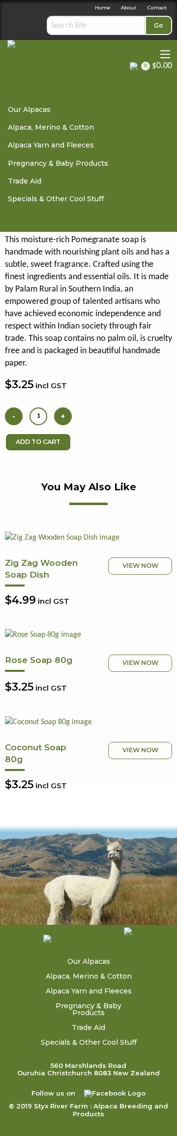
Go (158, 25)
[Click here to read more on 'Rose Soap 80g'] (88, 635)
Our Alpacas (29, 109)
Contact (157, 7)
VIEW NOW (140, 565)
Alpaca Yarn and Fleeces (51, 145)
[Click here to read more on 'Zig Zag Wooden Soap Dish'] (88, 538)
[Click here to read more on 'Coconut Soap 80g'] (88, 722)
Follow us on (54, 1093)
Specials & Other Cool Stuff (56, 198)
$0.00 (158, 66)
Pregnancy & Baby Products (58, 163)
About (128, 7)
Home (102, 7)
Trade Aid (24, 181)
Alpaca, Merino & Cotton (51, 127)
